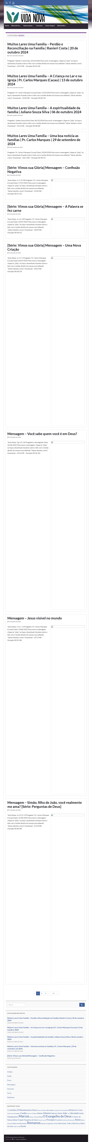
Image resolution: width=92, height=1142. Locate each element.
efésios (71, 1110)
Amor (34, 1110)
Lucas (81, 1113)
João (65, 1113)
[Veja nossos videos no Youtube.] (13, 2)
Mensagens (11, 1085)
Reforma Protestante (69, 1120)
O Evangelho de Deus (57, 1116)
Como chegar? (50, 26)
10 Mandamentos (24, 1110)
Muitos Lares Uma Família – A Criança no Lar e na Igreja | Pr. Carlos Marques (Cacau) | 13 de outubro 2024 (45, 80)
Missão (36, 1117)
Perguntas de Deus (31, 1120)
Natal (41, 1117)
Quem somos (28, 26)
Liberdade (74, 1113)
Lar (68, 1113)
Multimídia (61, 26)
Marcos (24, 1116)
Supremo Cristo (52, 1123)
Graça (34, 1113)
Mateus (32, 1117)
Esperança (10, 1113)
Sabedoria (44, 1123)
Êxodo (23, 1126)
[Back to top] (87, 1137)
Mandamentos (12, 1117)
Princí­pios (50, 1120)
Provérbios (58, 1120)
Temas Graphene (21, 1139)
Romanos (34, 1123)
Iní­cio (7, 26)
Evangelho (17, 1113)
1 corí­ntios (12, 1110)
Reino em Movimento (20, 1123)
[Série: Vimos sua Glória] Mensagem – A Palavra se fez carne (45, 208)
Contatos (39, 26)
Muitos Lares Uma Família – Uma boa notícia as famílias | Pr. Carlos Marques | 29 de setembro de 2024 (43, 140)
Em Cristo (79, 1110)
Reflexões (10, 1097)
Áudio (9, 1076)
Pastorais (10, 1089)
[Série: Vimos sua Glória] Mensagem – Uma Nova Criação (44, 247)
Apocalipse (50, 1110)
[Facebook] (10, 2)
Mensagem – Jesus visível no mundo (34, 618)
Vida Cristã (17, 1126)
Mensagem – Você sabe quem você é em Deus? (42, 434)
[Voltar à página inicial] (46, 14)
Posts (9, 1093)
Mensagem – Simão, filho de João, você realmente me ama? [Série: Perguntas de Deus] (44, 804)
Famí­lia (23, 1113)
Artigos (10, 1072)
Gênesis (47, 1113)
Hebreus (54, 1113)
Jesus (60, 1113)
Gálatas (40, 1113)
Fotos (9, 1080)
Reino (78, 1119)
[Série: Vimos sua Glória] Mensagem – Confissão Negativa (43, 170)
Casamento (57, 1110)
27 (53, 993)
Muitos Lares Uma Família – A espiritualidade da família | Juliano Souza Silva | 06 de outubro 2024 (44, 110)
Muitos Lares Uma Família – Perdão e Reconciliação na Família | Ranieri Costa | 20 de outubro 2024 (42, 48)
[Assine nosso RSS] (7, 2)
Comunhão (64, 1110)
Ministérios (15, 26)
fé (31, 1113)
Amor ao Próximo (41, 1110)
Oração (20, 1120)
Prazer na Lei (42, 1120)
